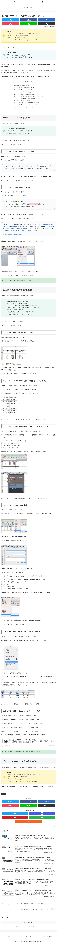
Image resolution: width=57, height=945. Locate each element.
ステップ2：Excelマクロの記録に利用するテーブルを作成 (29, 96)
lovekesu (2, 943)
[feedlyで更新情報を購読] (42, 817)
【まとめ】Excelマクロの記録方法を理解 (23, 107)
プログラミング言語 (34, 224)
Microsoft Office (16, 226)
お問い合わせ (28, 936)
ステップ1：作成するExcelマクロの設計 (25, 94)
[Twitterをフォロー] (15, 813)
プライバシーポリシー (47, 936)
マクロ (13, 794)
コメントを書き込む (28, 922)
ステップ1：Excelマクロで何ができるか (25, 87)
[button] (52, 447)
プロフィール (28, 938)
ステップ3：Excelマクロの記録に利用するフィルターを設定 (30, 98)
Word (12, 228)
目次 (26, 81)
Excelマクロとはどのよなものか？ (22, 85)
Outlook (18, 228)
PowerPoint (26, 228)
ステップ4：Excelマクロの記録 (23, 100)
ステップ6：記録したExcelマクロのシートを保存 (27, 105)
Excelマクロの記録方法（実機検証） (22, 92)
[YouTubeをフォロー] (15, 817)
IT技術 (3, 794)
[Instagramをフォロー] (42, 813)
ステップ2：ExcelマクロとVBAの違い (24, 89)
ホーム (9, 936)
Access (7, 228)
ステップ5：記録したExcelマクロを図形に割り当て (27, 102)
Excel (8, 794)
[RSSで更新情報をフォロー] (28, 821)
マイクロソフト (7, 224)
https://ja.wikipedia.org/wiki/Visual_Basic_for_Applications (13, 234)
